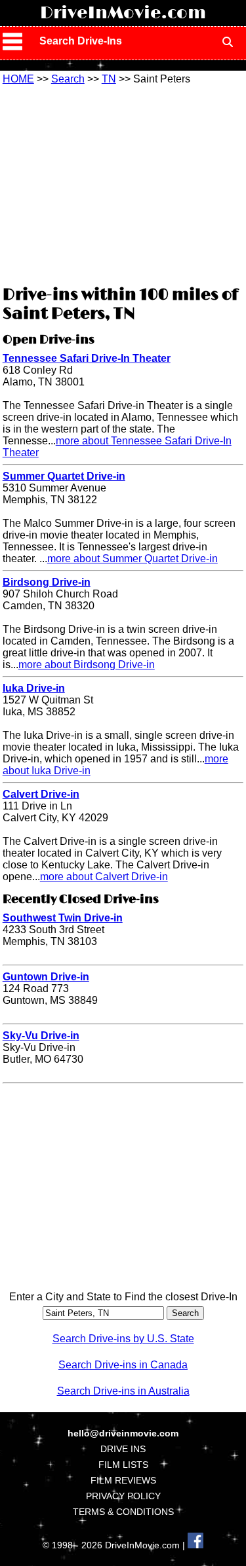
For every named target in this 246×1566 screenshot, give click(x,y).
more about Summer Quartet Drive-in (132, 558)
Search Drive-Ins (80, 40)
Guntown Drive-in (46, 976)
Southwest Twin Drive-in (63, 917)
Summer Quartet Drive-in (64, 476)
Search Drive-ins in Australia (123, 1391)
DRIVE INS (123, 1449)
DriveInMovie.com (123, 13)
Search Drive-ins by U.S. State (123, 1338)
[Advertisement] (123, 183)
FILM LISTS (123, 1464)
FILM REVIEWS (123, 1480)
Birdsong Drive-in (47, 582)
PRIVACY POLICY (123, 1496)
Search (68, 78)
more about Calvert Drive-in (104, 876)
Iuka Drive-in (34, 688)
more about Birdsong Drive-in (86, 664)
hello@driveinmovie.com (123, 1433)
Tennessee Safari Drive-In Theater (87, 358)
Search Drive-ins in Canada (123, 1364)
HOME (18, 78)
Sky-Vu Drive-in (41, 1035)
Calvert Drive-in (41, 794)
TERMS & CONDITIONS (123, 1511)
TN (109, 78)
